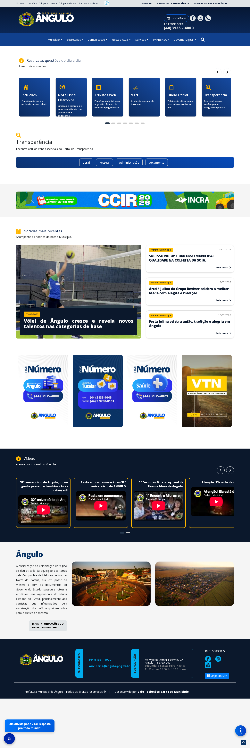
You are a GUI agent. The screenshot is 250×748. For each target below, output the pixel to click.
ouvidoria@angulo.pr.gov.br (109, 666)
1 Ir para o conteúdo (26, 3)
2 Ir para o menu (48, 3)
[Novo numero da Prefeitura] (43, 391)
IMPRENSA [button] (160, 39)
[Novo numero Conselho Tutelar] (98, 391)
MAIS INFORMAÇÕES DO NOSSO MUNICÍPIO (48, 625)
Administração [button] (129, 162)
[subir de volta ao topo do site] (243, 742)
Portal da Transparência (211, 3)
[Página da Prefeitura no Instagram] (200, 18)
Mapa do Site (218, 676)
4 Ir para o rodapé (88, 3)
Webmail (146, 3)
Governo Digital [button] (184, 39)
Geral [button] (86, 162)
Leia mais (222, 267)
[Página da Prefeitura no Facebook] (193, 18)
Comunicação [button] (96, 39)
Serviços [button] (140, 39)
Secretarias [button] (74, 39)
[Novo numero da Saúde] (152, 391)
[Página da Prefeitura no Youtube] (209, 664)
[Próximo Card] (218, 72)
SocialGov (179, 18)
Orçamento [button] (156, 162)
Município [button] (54, 39)
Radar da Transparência (173, 3)
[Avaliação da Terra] (207, 391)
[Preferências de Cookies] (9, 738)
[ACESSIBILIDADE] (106, 3)
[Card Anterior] (227, 72)
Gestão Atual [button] (120, 39)
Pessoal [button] (104, 162)
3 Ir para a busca (67, 3)
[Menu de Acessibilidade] (240, 730)
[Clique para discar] (208, 18)
